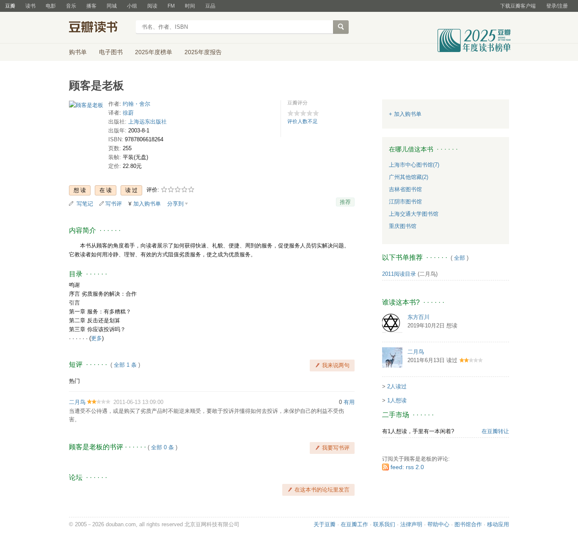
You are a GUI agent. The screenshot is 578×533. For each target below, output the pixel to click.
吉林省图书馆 (405, 189)
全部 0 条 (162, 447)
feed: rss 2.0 (407, 467)
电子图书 (111, 52)
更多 (96, 338)
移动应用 (498, 524)
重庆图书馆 (402, 226)
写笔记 (85, 204)
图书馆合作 (468, 524)
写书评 (113, 204)
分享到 (175, 204)
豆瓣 (10, 6)
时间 (190, 6)
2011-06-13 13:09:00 (138, 402)
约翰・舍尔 (136, 104)
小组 (132, 6)
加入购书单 (147, 204)
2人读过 (397, 386)
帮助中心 (438, 524)
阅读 (152, 6)
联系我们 (384, 524)
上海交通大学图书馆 (413, 214)
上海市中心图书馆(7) (414, 165)
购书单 (78, 52)
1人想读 (397, 400)
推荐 (345, 202)
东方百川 (418, 317)
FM (171, 6)
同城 (112, 6)
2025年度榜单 (153, 52)
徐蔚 (128, 113)
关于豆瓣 (325, 524)
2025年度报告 (203, 52)
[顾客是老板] (86, 107)
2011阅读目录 (399, 274)
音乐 (71, 6)
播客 (91, 6)
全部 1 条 (125, 365)
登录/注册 (557, 6)
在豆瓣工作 (354, 524)
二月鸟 (77, 402)
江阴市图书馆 (405, 201)
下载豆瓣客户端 (518, 6)
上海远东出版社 (147, 121)
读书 (30, 6)
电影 (51, 6)
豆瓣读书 (99, 28)
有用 (349, 402)
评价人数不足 (302, 121)
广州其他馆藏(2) (408, 177)
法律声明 (411, 524)
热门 (74, 381)
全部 (459, 258)
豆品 (210, 6)
